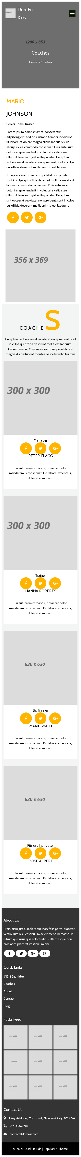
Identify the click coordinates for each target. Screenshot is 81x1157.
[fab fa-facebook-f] (9, 953)
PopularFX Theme (55, 1149)
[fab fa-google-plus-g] (33, 953)
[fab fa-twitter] (21, 953)
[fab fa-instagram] (44, 953)
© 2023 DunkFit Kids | (28, 1149)
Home (33, 62)
